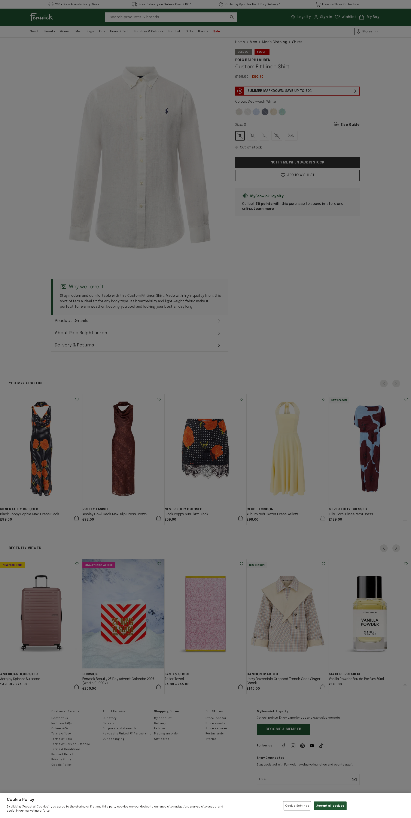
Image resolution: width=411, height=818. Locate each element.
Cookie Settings (297, 805)
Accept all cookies (330, 805)
